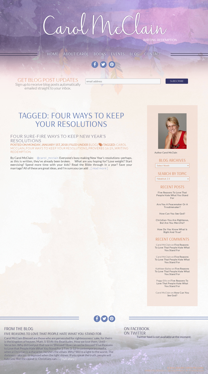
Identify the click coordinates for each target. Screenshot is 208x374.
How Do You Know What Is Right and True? (172, 230)
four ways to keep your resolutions (56, 148)
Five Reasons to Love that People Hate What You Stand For (172, 195)
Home (52, 53)
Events (118, 53)
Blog (134, 53)
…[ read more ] (98, 168)
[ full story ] (68, 359)
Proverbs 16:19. (101, 148)
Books (100, 53)
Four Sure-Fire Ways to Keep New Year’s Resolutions (58, 138)
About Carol (76, 53)
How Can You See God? (172, 213)
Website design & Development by (174, 370)
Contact (152, 53)
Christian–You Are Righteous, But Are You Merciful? (172, 221)
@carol (41, 158)
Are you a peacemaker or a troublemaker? (172, 205)
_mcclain (53, 158)
